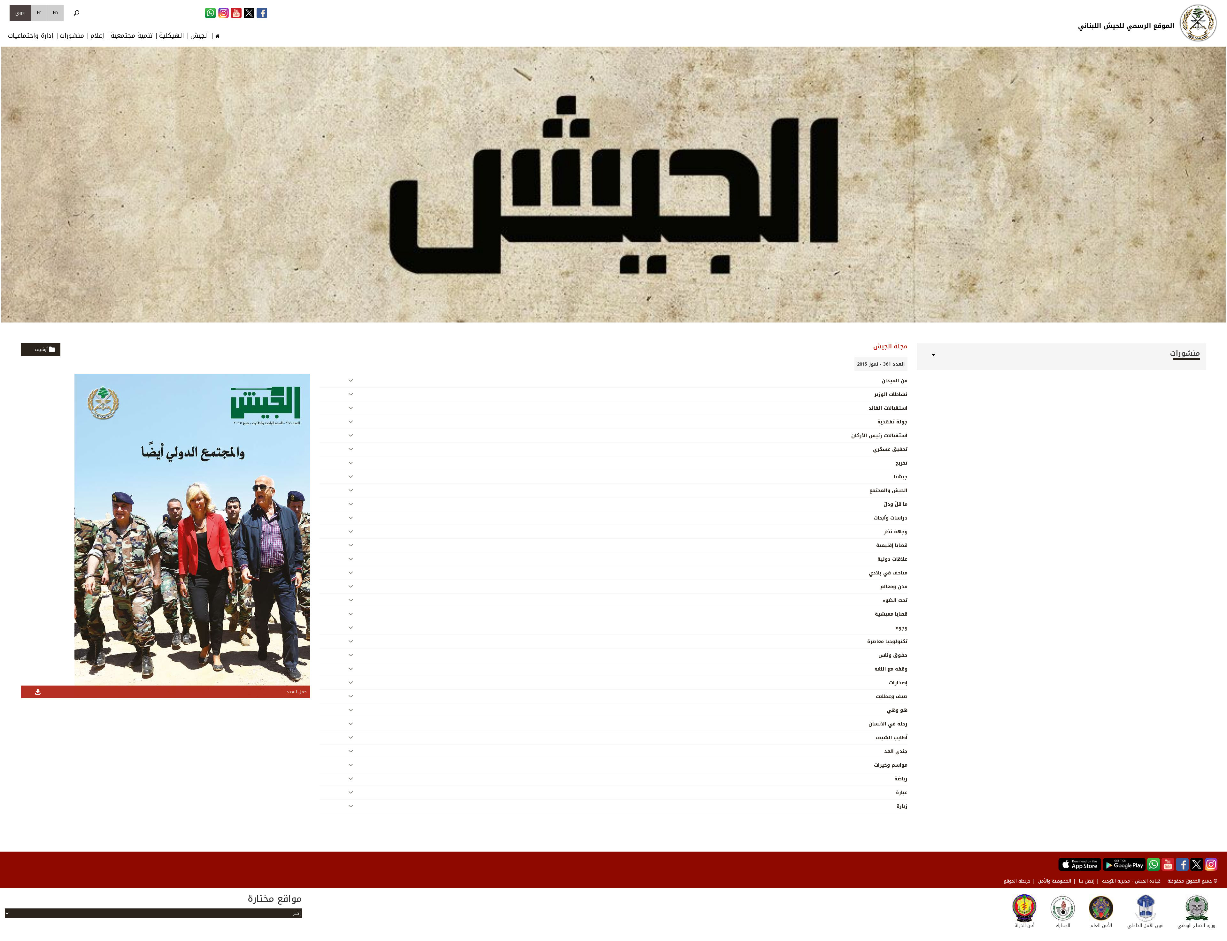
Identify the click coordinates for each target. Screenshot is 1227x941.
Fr (39, 12)
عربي (20, 12)
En (55, 12)
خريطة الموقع (1017, 881)
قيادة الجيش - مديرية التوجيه (1131, 881)
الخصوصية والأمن (1054, 881)
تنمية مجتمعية (132, 35)
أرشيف (41, 349)
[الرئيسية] (1198, 23)
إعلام (97, 35)
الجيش (199, 35)
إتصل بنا (1086, 881)
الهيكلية (171, 35)
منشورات (72, 35)
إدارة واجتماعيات (30, 35)
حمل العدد (296, 691)
